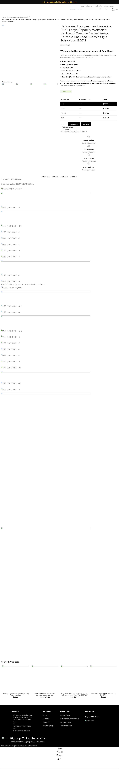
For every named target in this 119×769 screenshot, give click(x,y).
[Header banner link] (59, 2)
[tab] (46, 176)
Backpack (25, 17)
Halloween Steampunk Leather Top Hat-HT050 (103, 694)
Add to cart (74, 124)
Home (4, 17)
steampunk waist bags (92, 81)
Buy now (86, 124)
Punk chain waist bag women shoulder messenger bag (45, 694)
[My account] (117, 6)
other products (109, 83)
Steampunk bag (14, 17)
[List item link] (51, 715)
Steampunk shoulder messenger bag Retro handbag (15, 694)
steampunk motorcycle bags (76, 83)
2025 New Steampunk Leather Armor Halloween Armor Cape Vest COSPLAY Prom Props (74, 695)
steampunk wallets (94, 83)
